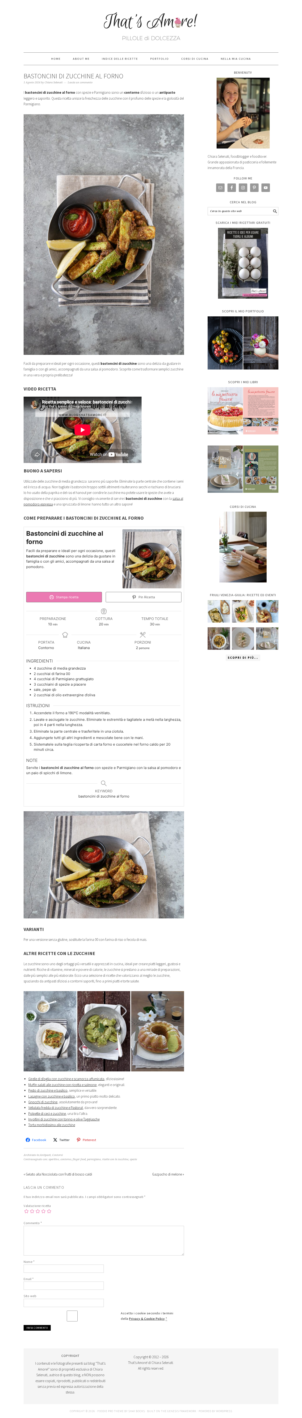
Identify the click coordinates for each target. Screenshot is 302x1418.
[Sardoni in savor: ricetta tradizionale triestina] (219, 611)
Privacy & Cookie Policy (147, 1318)
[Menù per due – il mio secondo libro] (267, 638)
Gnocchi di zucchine (42, 1102)
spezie (133, 1159)
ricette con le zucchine (115, 1159)
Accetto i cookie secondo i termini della (147, 1316)
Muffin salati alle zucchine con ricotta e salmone (62, 1085)
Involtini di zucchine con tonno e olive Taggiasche (64, 1119)
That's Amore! (151, 24)
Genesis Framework (181, 1411)
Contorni (57, 1155)
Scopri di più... (243, 658)
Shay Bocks (136, 1411)
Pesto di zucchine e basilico (47, 1090)
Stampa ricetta (67, 597)
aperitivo (54, 1159)
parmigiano (94, 1159)
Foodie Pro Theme (110, 1411)
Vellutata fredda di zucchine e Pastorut (55, 1107)
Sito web (30, 1296)
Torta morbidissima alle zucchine (51, 1125)
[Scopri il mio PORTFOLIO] (243, 343)
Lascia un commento (80, 82)
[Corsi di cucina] (243, 547)
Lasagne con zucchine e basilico (51, 1096)
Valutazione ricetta (37, 1206)
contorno (65, 1159)
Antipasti (45, 1155)
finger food (79, 1159)
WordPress (224, 1411)
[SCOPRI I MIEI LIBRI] (243, 438)
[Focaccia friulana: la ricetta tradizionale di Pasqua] (267, 611)
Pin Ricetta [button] (146, 597)
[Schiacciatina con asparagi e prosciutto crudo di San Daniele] (243, 611)
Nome (29, 1262)
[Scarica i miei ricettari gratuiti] (243, 263)
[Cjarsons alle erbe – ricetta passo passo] (243, 638)
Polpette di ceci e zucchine (47, 1113)
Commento (33, 1223)
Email (29, 1279)
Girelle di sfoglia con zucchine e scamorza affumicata (66, 1079)
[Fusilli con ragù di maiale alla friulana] (219, 638)
